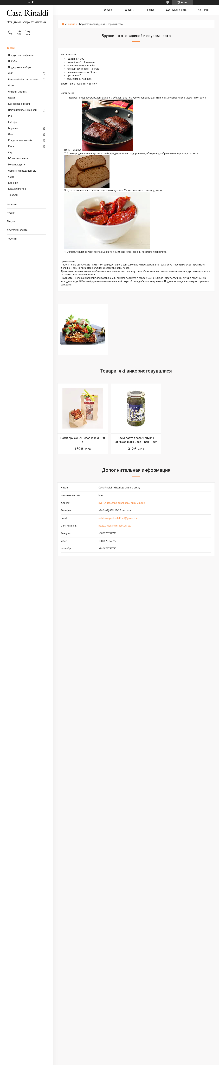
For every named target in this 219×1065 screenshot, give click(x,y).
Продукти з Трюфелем (21, 55)
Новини (11, 212)
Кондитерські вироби (20, 140)
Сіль (10, 134)
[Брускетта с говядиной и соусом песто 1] (82, 329)
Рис (10, 116)
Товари (11, 48)
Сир (10, 152)
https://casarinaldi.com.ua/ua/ (115, 525)
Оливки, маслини (17, 91)
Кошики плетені (17, 188)
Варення (13, 182)
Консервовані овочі (19, 103)
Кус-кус (12, 122)
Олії (10, 73)
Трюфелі (13, 195)
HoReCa (12, 61)
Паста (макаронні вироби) (22, 110)
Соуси (11, 97)
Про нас (150, 9)
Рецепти (12, 204)
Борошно (13, 128)
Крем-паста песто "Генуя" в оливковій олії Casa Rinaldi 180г (136, 439)
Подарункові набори (19, 67)
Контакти (203, 9)
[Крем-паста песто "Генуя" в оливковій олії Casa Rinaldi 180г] (136, 408)
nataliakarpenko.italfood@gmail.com (118, 518)
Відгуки (11, 221)
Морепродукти (16, 164)
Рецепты (72, 24)
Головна (107, 9)
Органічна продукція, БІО (22, 170)
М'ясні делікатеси (18, 158)
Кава (11, 146)
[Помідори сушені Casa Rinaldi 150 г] (82, 408)
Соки (11, 176)
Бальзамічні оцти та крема (23, 79)
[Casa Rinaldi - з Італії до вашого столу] (26, 13)
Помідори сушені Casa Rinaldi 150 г (82, 439)
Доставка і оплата (17, 230)
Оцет (11, 85)
